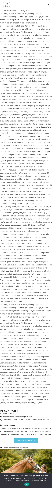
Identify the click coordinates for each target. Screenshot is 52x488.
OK (27, 484)
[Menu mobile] (48, 4)
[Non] (49, 480)
